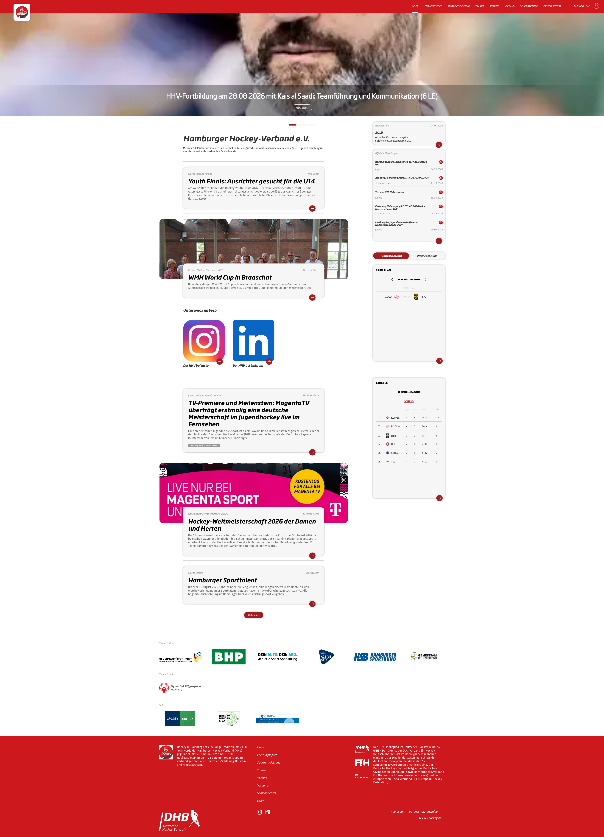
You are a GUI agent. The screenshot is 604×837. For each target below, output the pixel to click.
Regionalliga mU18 (426, 255)
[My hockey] (596, 6)
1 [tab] (290, 125)
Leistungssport (432, 6)
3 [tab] (309, 125)
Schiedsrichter (529, 6)
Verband (509, 6)
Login (260, 800)
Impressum (398, 811)
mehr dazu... (302, 107)
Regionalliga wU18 (391, 255)
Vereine (494, 6)
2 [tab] (299, 125)
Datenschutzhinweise (423, 811)
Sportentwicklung (458, 6)
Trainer (479, 6)
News (415, 6)
